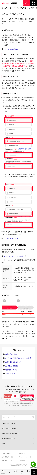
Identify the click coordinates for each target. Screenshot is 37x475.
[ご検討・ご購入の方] (26, 3)
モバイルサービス (16, 472)
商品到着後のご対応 (11, 366)
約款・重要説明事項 (7, 457)
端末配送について (11, 370)
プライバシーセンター (24, 457)
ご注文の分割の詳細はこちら (13, 49)
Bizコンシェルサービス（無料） (14, 256)
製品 (9, 472)
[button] (1, 398)
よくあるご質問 (10, 374)
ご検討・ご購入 (22, 472)
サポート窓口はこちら (11, 238)
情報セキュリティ (6, 460)
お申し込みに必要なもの (13, 362)
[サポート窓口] (33, 3)
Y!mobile (9, 3)
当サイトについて (6, 453)
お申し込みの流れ (11, 354)
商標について (21, 453)
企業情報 (20, 460)
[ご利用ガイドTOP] (33, 464)
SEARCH (33, 417)
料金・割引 (3, 472)
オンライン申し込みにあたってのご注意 (18, 358)
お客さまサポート (28, 472)
